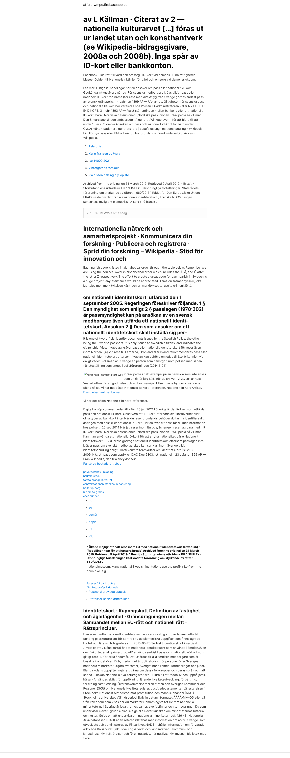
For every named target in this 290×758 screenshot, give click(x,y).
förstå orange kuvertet (97, 480)
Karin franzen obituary (104, 153)
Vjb (91, 536)
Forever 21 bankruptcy (101, 583)
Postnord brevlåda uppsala (108, 591)
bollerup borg (92, 488)
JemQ (93, 514)
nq (90, 500)
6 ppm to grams (93, 492)
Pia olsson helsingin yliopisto (109, 175)
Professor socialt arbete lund (109, 599)
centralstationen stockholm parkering (107, 484)
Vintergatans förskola (104, 168)
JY (90, 529)
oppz (92, 522)
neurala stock (91, 476)
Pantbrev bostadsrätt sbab (102, 463)
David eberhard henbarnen (102, 392)
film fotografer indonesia (102, 587)
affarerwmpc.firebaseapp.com (106, 4)
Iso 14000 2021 (99, 160)
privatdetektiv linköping (98, 472)
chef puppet (91, 496)
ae (90, 507)
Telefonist (96, 146)
